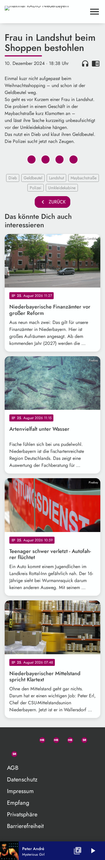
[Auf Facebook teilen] (31, 159)
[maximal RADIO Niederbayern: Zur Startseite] (45, 11)
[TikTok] (25, 753)
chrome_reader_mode (96, 63)
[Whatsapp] (39, 739)
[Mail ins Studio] (11, 739)
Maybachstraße (84, 178)
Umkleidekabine (62, 188)
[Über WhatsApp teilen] (59, 159)
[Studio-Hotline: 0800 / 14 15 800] (25, 739)
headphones (85, 63)
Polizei (35, 188)
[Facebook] (53, 739)
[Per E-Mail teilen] (73, 159)
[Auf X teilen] (45, 159)
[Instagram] (67, 739)
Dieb (12, 178)
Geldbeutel (33, 178)
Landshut (56, 178)
